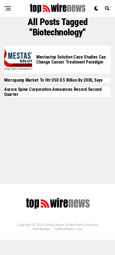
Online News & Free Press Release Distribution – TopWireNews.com (65, 227)
